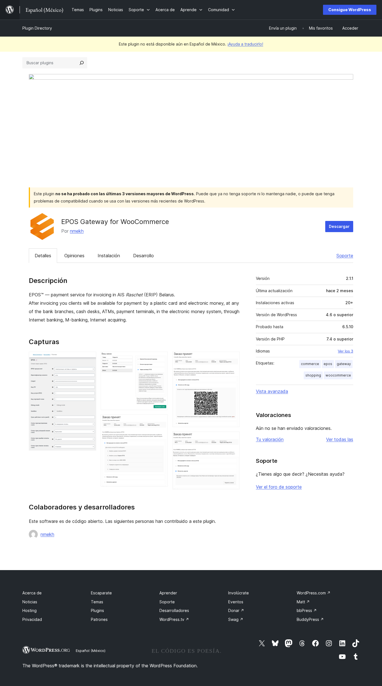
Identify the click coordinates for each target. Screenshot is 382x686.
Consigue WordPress (349, 9)
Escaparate (101, 592)
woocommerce (338, 375)
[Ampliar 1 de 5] (88, 359)
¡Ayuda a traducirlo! (245, 44)
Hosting (29, 610)
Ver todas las (339, 439)
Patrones (99, 619)
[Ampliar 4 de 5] (232, 359)
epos (328, 364)
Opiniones (74, 255)
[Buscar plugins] (81, 62)
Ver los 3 (345, 351)
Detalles (43, 255)
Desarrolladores (174, 610)
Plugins (97, 610)
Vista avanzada (272, 391)
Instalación (109, 255)
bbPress (307, 610)
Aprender (168, 592)
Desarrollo (143, 255)
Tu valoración (270, 439)
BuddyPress (310, 619)
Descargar (339, 226)
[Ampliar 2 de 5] (160, 359)
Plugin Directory (37, 28)
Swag (235, 619)
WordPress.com (314, 592)
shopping (313, 375)
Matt (303, 601)
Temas (97, 601)
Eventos (235, 601)
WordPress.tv (174, 619)
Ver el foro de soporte (279, 487)
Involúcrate (238, 592)
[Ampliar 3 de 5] (160, 422)
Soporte (344, 255)
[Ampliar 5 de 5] (232, 439)
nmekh (77, 231)
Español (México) (90, 650)
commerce (310, 364)
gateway (344, 364)
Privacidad (32, 619)
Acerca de (32, 592)
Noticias (29, 601)
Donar (236, 610)
